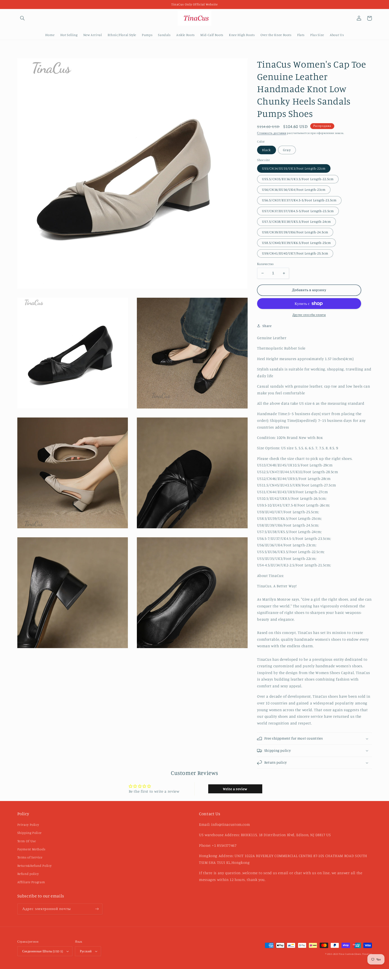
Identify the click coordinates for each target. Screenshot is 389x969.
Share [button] (266, 326)
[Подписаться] (97, 909)
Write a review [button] (235, 789)
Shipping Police (29, 833)
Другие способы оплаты (309, 314)
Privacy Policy (28, 824)
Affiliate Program (31, 882)
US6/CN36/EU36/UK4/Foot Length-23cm (294, 189)
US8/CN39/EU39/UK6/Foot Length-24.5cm (295, 232)
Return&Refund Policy (34, 865)
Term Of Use (26, 841)
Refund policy (28, 874)
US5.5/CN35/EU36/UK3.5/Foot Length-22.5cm (298, 179)
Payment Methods (31, 849)
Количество (265, 264)
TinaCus (367, 954)
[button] (22, 18)
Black (266, 150)
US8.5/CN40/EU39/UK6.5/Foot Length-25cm (296, 243)
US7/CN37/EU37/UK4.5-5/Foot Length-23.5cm (298, 211)
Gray (287, 150)
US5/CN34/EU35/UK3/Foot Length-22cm (294, 168)
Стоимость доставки (271, 133)
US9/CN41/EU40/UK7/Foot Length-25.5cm (295, 253)
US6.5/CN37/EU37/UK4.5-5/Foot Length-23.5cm (299, 200)
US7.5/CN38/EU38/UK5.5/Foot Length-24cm (296, 221)
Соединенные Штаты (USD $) (42, 951)
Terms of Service (30, 857)
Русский (86, 951)
